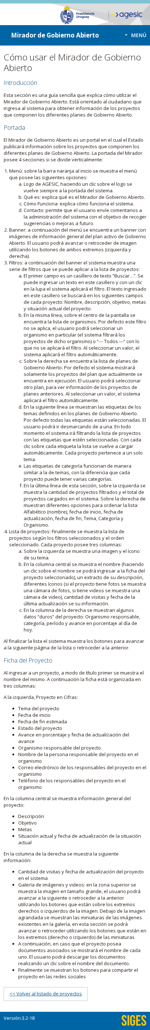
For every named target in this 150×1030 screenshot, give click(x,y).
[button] (133, 35)
